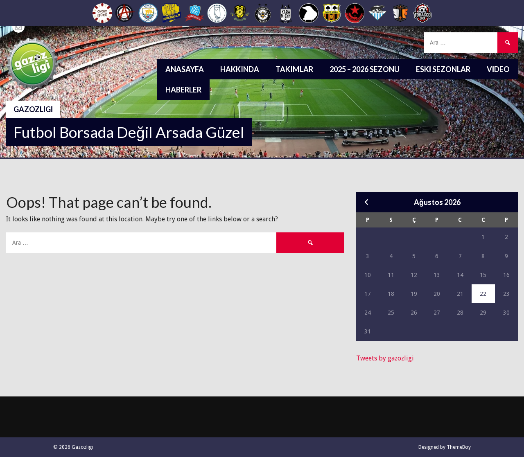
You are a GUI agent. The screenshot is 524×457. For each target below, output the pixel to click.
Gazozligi (33, 109)
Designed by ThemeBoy (444, 447)
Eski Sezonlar (443, 69)
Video (498, 69)
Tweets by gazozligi (385, 358)
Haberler (183, 89)
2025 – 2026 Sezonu (365, 69)
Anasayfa (184, 69)
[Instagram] (18, 26)
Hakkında (239, 69)
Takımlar (294, 69)
